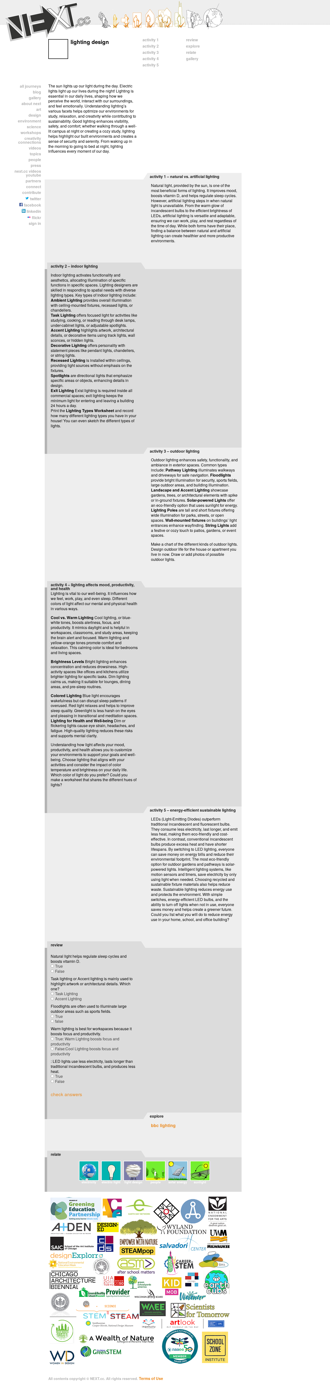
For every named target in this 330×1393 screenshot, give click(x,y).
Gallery (35, 97)
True (59, 966)
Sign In (35, 223)
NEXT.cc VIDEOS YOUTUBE (27, 173)
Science (34, 126)
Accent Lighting (68, 998)
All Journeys (30, 86)
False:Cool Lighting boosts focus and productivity (84, 1051)
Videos (35, 148)
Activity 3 (151, 52)
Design (35, 115)
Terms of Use (151, 1378)
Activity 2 (151, 46)
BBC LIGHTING (163, 1125)
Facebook (32, 205)
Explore (193, 46)
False (60, 971)
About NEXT (31, 103)
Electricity (89, 1182)
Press (36, 165)
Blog (37, 92)
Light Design (133, 1182)
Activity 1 (151, 40)
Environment (29, 121)
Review (192, 40)
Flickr (36, 217)
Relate (191, 52)
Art (38, 109)
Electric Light (111, 1182)
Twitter (35, 198)
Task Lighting (66, 993)
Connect (33, 186)
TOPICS (35, 154)
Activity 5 (151, 65)
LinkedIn (33, 211)
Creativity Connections (29, 140)
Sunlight (200, 1182)
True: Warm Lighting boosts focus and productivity (85, 1041)
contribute (31, 192)
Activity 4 (151, 58)
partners (33, 181)
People (35, 159)
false (59, 1021)
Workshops (31, 132)
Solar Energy (177, 1182)
